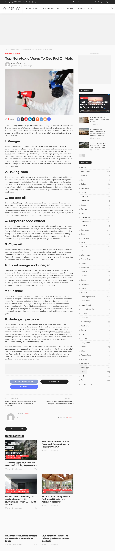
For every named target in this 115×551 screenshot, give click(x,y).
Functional (95, 263)
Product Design (95, 355)
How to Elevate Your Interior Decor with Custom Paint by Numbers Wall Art (55, 444)
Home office (95, 301)
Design (100, 2)
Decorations (77, 2)
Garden (95, 280)
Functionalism (95, 267)
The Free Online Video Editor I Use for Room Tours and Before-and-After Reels (94, 104)
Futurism (95, 276)
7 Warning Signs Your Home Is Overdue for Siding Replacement (21, 464)
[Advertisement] (57, 29)
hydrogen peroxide (62, 332)
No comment (18, 469)
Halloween (95, 284)
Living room (95, 342)
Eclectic (95, 247)
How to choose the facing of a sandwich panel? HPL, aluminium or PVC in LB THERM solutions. (20, 500)
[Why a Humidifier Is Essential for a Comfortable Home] (84, 120)
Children (95, 192)
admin (13, 63)
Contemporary (95, 222)
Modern (95, 347)
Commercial (95, 217)
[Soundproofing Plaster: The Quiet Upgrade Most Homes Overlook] (58, 523)
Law (95, 334)
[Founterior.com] (11, 8)
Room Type (95, 367)
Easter (95, 242)
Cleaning (95, 209)
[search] (112, 8)
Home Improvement (89, 2)
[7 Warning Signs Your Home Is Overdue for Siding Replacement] (21, 450)
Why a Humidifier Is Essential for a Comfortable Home (99, 120)
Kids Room (95, 326)
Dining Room (95, 238)
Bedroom (95, 184)
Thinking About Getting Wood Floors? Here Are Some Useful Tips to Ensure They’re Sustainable (20, 403)
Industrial (95, 313)
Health (95, 288)
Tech (82, 98)
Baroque (95, 176)
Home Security (95, 305)
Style (95, 372)
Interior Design (11, 458)
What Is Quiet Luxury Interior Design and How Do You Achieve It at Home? (56, 499)
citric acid (66, 270)
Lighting (95, 338)
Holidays (95, 292)
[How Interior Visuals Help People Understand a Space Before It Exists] (21, 523)
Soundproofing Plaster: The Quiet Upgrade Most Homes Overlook (55, 538)
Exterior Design (95, 259)
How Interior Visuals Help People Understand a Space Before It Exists (21, 538)
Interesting (95, 317)
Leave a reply (15, 429)
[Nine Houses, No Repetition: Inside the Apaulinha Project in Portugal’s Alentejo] (84, 131)
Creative (95, 226)
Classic (95, 205)
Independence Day (95, 309)
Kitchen (95, 330)
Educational (95, 255)
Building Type (95, 188)
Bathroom (95, 180)
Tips (107, 2)
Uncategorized (51, 531)
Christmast (95, 201)
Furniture (95, 272)
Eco (95, 251)
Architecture (66, 2)
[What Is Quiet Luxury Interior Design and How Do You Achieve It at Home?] (58, 484)
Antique (95, 167)
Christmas (95, 196)
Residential (21, 491)
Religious (95, 359)
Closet (95, 213)
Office (95, 351)
